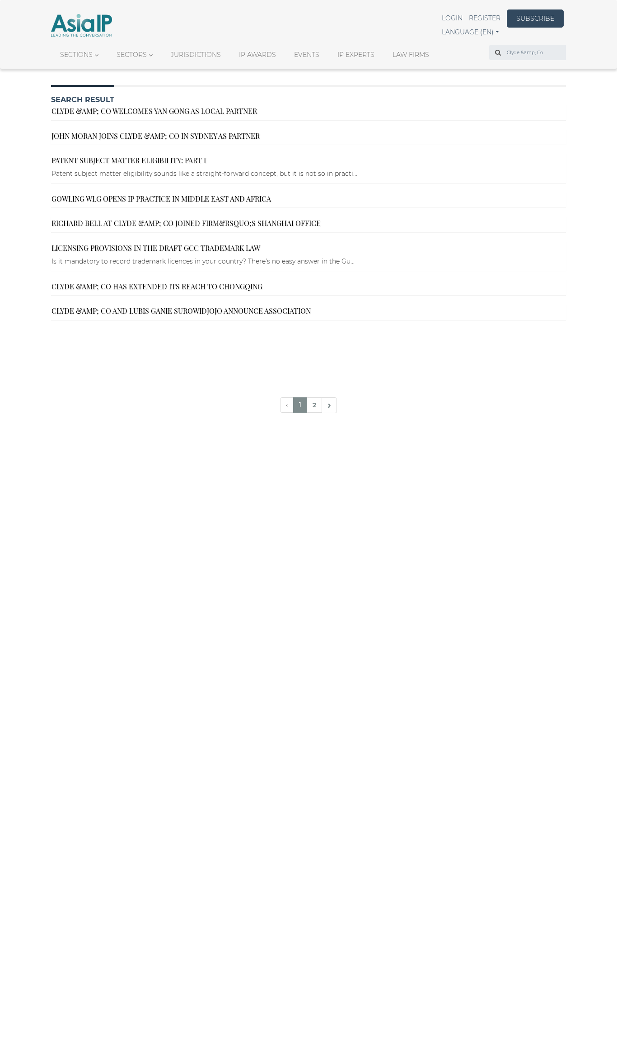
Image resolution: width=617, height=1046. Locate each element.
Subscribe (535, 18)
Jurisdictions (196, 55)
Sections (76, 55)
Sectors (132, 55)
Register (484, 18)
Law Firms (411, 55)
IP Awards (257, 55)
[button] (470, 32)
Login (452, 18)
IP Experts (355, 55)
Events (306, 55)
